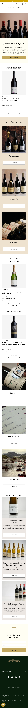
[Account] (19, 3)
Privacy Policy (20, 685)
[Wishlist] (22, 4)
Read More (14, 400)
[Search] (16, 3)
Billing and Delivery (9, 685)
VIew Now (14, 443)
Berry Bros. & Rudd (14, 7)
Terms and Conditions (14, 687)
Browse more (14, 111)
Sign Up (14, 650)
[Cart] (25, 4)
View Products (14, 162)
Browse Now (14, 57)
